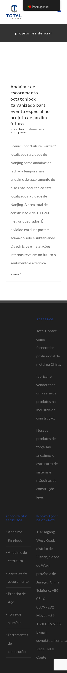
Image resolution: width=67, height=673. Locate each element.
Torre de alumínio (15, 618)
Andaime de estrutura (17, 556)
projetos (22, 132)
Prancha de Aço (17, 597)
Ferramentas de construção (18, 643)
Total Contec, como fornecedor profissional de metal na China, (48, 347)
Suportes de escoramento (18, 577)
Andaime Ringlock (15, 535)
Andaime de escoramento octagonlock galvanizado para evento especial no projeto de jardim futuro (30, 105)
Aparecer (15, 274)
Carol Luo (19, 129)
